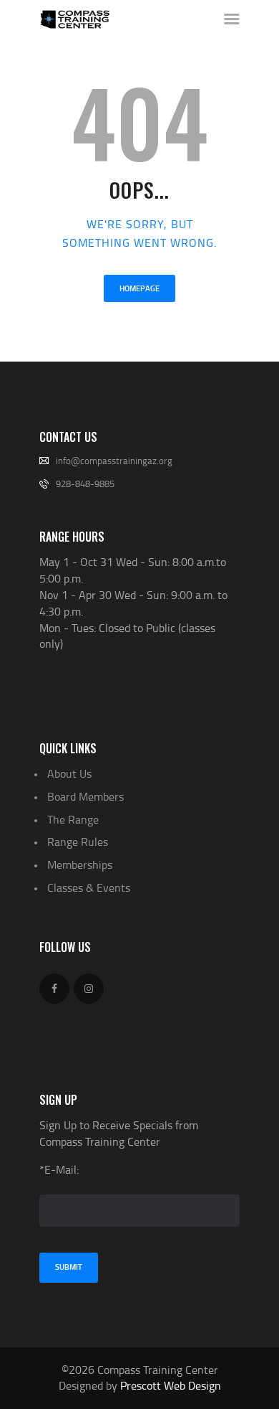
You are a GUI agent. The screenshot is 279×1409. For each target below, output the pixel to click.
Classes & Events (88, 887)
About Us (69, 773)
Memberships (79, 864)
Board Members (85, 796)
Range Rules (77, 841)
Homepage (139, 288)
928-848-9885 (85, 483)
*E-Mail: (59, 1169)
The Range (73, 819)
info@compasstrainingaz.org (114, 460)
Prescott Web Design (170, 1385)
